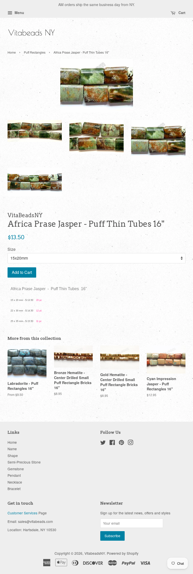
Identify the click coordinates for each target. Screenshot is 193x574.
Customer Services (22, 512)
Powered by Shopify (122, 553)
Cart (181, 12)
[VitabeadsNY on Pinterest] (121, 443)
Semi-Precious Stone (24, 462)
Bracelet (14, 488)
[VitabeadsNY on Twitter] (103, 443)
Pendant (14, 475)
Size (12, 249)
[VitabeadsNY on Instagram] (130, 443)
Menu (19, 12)
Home (12, 52)
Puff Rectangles (34, 52)
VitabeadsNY (94, 553)
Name (12, 448)
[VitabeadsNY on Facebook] (112, 443)
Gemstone (16, 468)
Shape (13, 455)
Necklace (15, 482)
